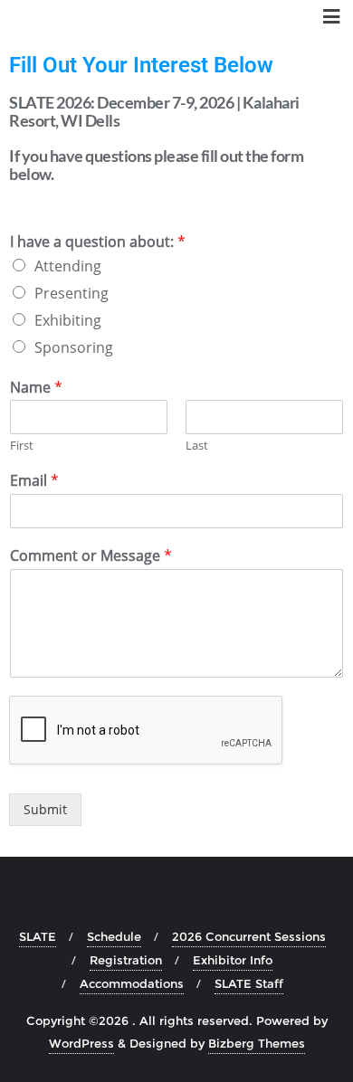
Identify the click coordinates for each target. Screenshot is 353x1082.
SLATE (37, 936)
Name (36, 387)
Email (34, 480)
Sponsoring (73, 347)
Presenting (71, 293)
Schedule (114, 936)
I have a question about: (98, 242)
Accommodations (132, 983)
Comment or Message (91, 555)
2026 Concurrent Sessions (249, 936)
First (21, 445)
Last (197, 445)
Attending (67, 266)
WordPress (81, 1043)
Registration (126, 960)
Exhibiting (67, 320)
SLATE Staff (249, 983)
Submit (45, 809)
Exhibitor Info (232, 960)
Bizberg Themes (256, 1043)
